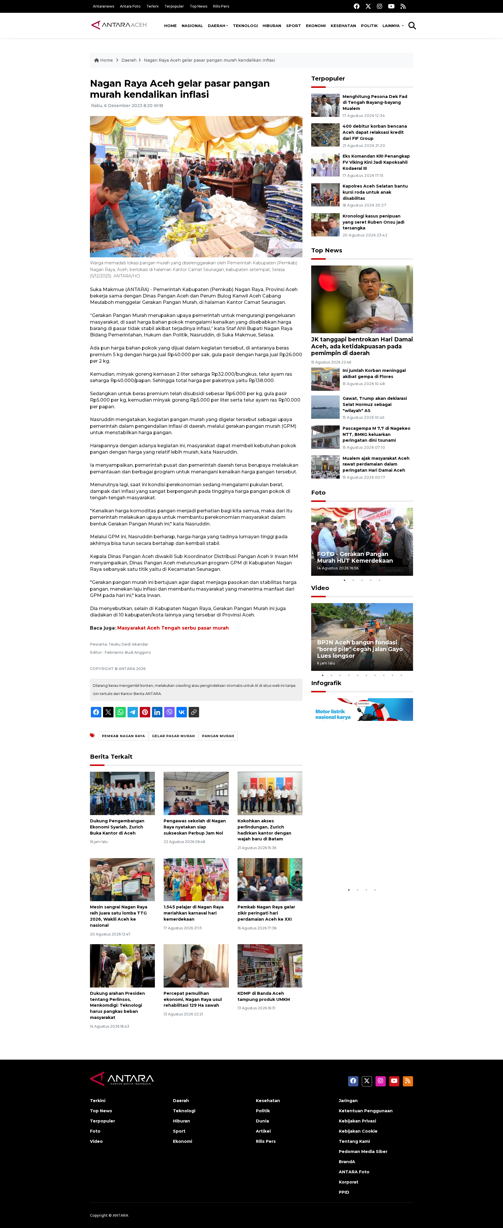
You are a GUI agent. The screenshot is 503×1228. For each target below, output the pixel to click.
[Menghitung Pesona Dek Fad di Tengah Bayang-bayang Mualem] (325, 105)
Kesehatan (343, 25)
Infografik (326, 683)
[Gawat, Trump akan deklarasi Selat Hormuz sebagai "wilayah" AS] (325, 406)
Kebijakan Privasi (357, 1121)
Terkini (152, 6)
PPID (344, 1192)
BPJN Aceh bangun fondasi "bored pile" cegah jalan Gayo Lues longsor (360, 649)
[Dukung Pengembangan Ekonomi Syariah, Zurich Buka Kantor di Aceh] (122, 793)
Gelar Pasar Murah (173, 736)
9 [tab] (393, 675)
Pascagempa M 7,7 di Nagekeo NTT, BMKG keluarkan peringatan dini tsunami (376, 434)
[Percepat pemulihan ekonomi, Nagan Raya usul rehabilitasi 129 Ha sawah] (196, 965)
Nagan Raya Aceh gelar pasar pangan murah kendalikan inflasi (209, 60)
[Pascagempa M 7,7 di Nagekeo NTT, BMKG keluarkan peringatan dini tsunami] (325, 436)
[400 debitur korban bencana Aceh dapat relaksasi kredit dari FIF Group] (325, 135)
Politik (369, 25)
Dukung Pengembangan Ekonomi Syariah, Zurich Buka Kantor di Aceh (117, 827)
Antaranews (103, 6)
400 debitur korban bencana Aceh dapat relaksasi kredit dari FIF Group (375, 132)
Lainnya (391, 25)
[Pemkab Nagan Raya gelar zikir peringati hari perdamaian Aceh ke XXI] (270, 879)
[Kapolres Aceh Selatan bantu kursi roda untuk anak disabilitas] (325, 194)
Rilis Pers (221, 6)
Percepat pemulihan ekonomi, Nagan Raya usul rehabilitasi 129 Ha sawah (193, 999)
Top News (198, 6)
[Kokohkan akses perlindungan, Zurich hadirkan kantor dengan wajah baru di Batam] (270, 793)
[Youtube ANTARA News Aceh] (391, 6)
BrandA (347, 1161)
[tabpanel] (362, 541)
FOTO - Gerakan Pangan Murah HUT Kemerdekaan (355, 557)
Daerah (216, 25)
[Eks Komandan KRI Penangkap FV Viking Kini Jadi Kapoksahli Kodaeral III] (325, 164)
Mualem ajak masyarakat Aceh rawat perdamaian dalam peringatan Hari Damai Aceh (376, 464)
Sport (293, 25)
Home (170, 25)
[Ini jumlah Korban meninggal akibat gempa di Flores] (325, 379)
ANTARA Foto (354, 1171)
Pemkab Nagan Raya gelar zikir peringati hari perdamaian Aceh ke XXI (266, 913)
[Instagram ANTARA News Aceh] (379, 6)
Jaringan (348, 1100)
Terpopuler (174, 6)
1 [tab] (345, 580)
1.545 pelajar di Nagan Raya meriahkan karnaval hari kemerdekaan (194, 913)
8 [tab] (384, 675)
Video (320, 587)
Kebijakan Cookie (358, 1131)
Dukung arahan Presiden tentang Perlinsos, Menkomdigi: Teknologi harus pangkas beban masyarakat (117, 1005)
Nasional (192, 25)
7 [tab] (375, 675)
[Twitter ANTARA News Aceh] (368, 6)
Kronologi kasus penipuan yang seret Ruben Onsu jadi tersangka (373, 222)
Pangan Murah (218, 736)
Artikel (263, 1131)
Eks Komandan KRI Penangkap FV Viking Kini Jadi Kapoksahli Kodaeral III (376, 162)
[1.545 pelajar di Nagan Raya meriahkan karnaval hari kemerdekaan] (196, 879)
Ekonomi (316, 25)
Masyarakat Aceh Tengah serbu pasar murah (173, 628)
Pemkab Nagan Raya (123, 736)
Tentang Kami (354, 1141)
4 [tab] (371, 580)
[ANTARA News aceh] (119, 25)
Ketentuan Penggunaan (366, 1110)
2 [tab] (353, 580)
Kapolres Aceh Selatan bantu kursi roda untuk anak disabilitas (375, 192)
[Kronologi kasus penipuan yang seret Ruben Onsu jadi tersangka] (325, 224)
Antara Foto (130, 6)
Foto (318, 492)
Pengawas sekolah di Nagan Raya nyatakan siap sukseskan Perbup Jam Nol (195, 827)
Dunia (262, 1121)
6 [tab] (366, 675)
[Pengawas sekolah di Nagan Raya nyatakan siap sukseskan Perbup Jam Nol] (196, 793)
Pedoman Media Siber (363, 1151)
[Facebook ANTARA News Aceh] (356, 6)
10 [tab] (401, 675)
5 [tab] (379, 580)
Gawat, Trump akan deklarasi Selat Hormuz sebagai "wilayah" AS (375, 404)
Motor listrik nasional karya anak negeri (357, 866)
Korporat (348, 1182)
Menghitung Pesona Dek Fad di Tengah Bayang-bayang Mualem (375, 102)
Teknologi (245, 25)
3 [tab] (362, 580)
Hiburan (272, 25)
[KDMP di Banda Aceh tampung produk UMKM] (270, 965)
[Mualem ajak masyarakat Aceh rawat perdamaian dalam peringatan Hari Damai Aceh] (325, 466)
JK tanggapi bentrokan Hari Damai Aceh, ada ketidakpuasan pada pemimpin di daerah (362, 346)
